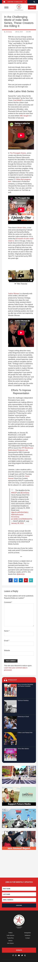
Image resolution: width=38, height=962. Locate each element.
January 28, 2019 (17, 523)
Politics (10, 932)
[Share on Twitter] (16, 582)
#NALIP (14, 493)
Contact (27, 938)
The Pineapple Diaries (18, 153)
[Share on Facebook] (11, 582)
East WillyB (17, 100)
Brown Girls (22, 228)
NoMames (27, 935)
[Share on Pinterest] (26, 582)
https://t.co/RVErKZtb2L (19, 512)
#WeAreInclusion (17, 514)
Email (6, 641)
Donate (32, 7)
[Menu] (6, 7)
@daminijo (21, 574)
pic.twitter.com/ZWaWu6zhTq (21, 519)
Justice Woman (13, 293)
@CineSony (24, 493)
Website (7, 650)
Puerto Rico (10, 938)
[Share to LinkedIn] (21, 582)
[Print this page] (31, 582)
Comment (8, 602)
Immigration (27, 932)
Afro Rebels (10, 943)
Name (6, 631)
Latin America (10, 935)
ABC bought (24, 116)
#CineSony (15, 517)
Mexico (10, 940)
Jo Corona (9, 32)
